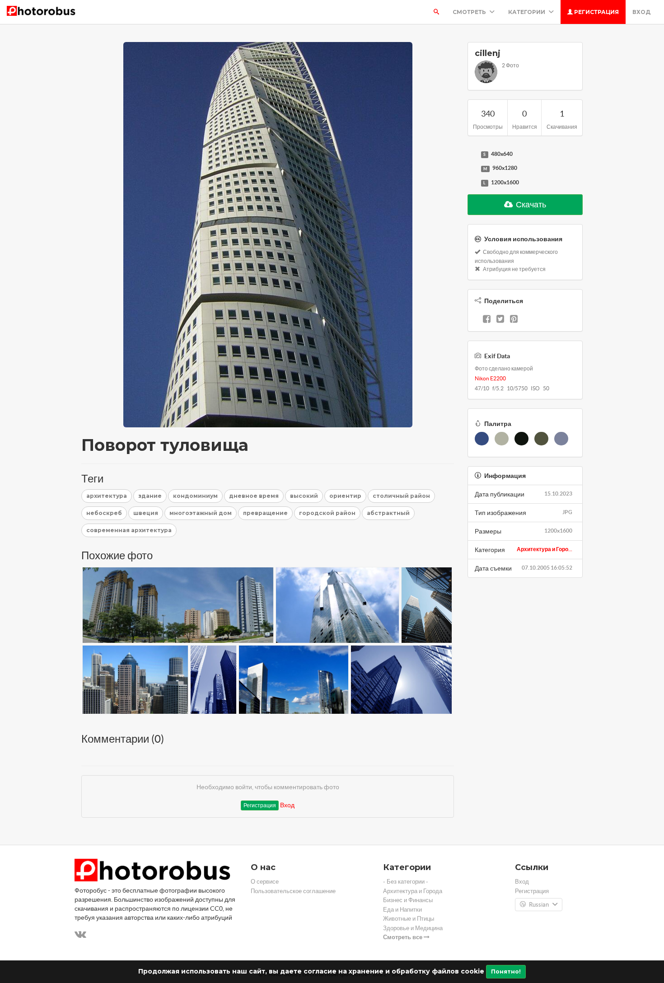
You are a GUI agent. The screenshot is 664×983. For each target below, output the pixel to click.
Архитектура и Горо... (544, 549)
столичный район (401, 495)
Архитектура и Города (412, 891)
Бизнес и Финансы (408, 900)
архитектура (106, 495)
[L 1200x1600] (472, 182)
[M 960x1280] (472, 168)
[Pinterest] (514, 319)
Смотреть (470, 12)
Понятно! (506, 971)
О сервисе (265, 881)
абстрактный (388, 513)
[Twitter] (500, 319)
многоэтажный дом (200, 513)
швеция (145, 513)
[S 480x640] (472, 154)
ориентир (345, 495)
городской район (327, 513)
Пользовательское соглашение (293, 891)
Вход (641, 12)
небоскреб (104, 513)
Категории (527, 12)
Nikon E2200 (490, 378)
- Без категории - (405, 881)
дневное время (254, 495)
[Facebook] (487, 319)
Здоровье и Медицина (413, 928)
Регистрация (596, 12)
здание (150, 495)
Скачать (530, 204)
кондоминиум (195, 495)
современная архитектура (129, 530)
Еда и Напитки (402, 909)
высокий (304, 495)
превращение (265, 513)
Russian (539, 904)
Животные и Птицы (408, 918)
